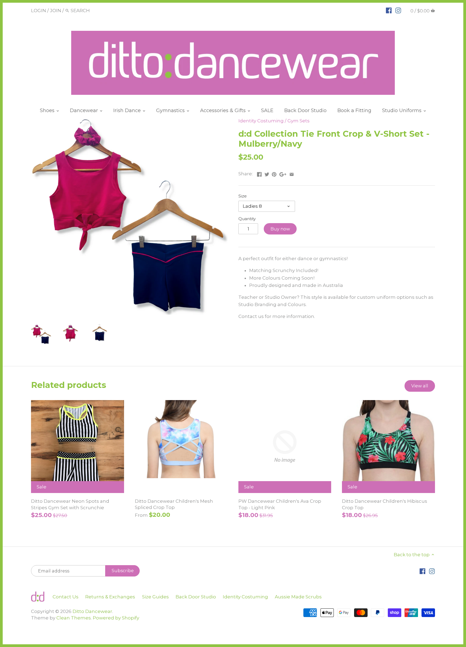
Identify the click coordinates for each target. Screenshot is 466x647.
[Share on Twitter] (267, 173)
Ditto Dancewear (92, 611)
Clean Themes (73, 618)
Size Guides (155, 596)
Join (55, 10)
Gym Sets (298, 120)
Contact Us (65, 596)
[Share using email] (291, 173)
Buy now (280, 229)
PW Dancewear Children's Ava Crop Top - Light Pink (279, 504)
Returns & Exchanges (110, 596)
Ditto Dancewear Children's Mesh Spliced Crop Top (174, 504)
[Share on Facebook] (259, 173)
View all (419, 385)
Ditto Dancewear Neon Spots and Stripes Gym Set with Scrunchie (70, 504)
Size (242, 196)
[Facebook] (389, 10)
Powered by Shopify (116, 618)
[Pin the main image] (274, 173)
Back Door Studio (196, 596)
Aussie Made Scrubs (298, 596)
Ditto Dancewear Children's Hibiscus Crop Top (384, 504)
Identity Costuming (261, 120)
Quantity (247, 218)
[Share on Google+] (282, 173)
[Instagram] (398, 10)
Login (38, 10)
